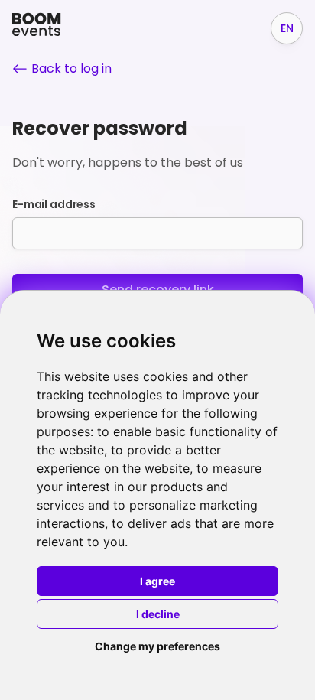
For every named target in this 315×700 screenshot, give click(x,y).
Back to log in (71, 68)
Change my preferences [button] (157, 646)
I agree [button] (157, 581)
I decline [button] (158, 613)
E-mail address (54, 204)
